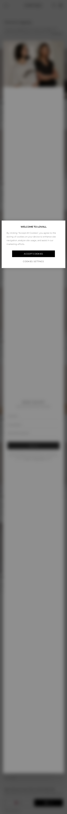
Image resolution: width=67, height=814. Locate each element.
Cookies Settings (33, 261)
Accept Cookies (33, 253)
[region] (33, 244)
